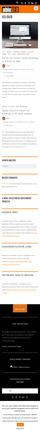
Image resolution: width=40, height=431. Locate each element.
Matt (8, 66)
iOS (9, 54)
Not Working (21, 106)
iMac (4, 54)
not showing (7, 72)
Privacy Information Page (11, 346)
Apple (9, 52)
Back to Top (20, 309)
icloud (22, 69)
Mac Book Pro (23, 54)
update (31, 122)
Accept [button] (20, 425)
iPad (14, 54)
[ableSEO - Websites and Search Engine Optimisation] (10, 11)
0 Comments (8, 125)
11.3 (3, 52)
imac (27, 69)
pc (15, 122)
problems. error (22, 122)
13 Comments (8, 76)
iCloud (30, 52)
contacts (16, 69)
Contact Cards (19, 52)
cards (10, 69)
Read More (20, 428)
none (32, 69)
